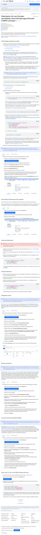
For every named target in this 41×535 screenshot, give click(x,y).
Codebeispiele (23, 519)
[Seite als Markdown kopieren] (20, 21)
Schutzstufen (18, 45)
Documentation (6, 13)
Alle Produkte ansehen (4, 515)
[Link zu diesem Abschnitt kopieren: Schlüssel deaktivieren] (14, 240)
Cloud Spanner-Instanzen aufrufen (11, 160)
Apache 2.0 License (7, 507)
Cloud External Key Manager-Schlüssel (12, 50)
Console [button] (3, 154)
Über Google (3, 526)
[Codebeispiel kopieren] (38, 80)
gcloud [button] (8, 154)
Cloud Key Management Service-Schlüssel (12, 46)
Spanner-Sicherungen (6, 304)
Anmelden (38, 1)
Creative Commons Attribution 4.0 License (27, 506)
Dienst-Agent (27, 104)
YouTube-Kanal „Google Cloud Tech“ (34, 522)
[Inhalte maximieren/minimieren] (7, 23)
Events (32, 517)
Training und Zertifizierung (25, 522)
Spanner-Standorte (8, 88)
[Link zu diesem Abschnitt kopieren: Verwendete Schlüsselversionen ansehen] (25, 199)
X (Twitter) (32, 518)
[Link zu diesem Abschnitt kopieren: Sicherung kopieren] (13, 363)
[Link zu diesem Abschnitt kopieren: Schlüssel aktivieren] (13, 271)
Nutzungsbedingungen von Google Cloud (29, 526)
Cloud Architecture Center (25, 521)
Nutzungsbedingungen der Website (16, 526)
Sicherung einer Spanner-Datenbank (13, 426)
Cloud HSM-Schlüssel (9, 48)
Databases (11, 13)
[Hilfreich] (37, 14)
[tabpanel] (20, 175)
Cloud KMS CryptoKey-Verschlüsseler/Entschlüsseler (17, 116)
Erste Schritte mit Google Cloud (25, 517)
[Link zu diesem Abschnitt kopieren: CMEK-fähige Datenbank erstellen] (21, 41)
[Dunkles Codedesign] (37, 80)
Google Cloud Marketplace (5, 518)
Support (12, 517)
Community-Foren (14, 515)
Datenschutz (8, 526)
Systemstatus (13, 520)
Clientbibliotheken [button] (14, 154)
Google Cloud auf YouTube (35, 520)
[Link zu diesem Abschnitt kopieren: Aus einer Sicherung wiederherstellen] (22, 418)
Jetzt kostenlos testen (35, 4)
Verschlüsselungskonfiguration (32, 305)
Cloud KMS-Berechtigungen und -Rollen (15, 143)
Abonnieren (17, 530)
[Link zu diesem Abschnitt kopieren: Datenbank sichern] (12, 295)
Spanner (5, 4)
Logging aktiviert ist (29, 475)
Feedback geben (36, 16)
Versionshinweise (14, 518)
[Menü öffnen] (2, 1)
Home (2, 13)
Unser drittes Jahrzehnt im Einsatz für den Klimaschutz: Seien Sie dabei (13, 528)
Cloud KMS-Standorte (9, 86)
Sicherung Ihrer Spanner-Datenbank (13, 372)
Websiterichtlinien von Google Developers (30, 507)
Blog (31, 515)
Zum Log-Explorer (7, 479)
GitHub (22, 515)
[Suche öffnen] (25, 1)
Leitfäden (19, 13)
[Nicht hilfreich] (39, 14)
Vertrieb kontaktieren (4, 520)
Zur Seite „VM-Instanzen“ (10, 212)
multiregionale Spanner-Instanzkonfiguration (14, 56)
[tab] (3, 154)
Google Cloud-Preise (4, 517)
